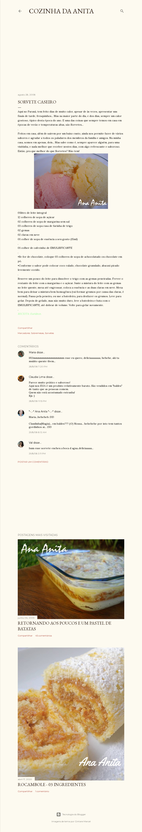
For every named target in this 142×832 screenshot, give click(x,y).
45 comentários (43, 635)
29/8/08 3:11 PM (37, 453)
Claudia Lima (37, 377)
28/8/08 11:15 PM (37, 401)
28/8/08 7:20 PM (38, 366)
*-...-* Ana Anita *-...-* (41, 411)
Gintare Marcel (83, 821)
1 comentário (42, 791)
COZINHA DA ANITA (61, 11)
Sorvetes (49, 333)
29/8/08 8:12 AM (37, 432)
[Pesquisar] (122, 10)
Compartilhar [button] (25, 328)
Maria (32, 352)
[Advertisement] (80, 57)
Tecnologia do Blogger (74, 814)
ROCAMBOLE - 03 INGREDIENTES (52, 784)
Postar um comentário (33, 461)
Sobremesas (37, 333)
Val (31, 442)
